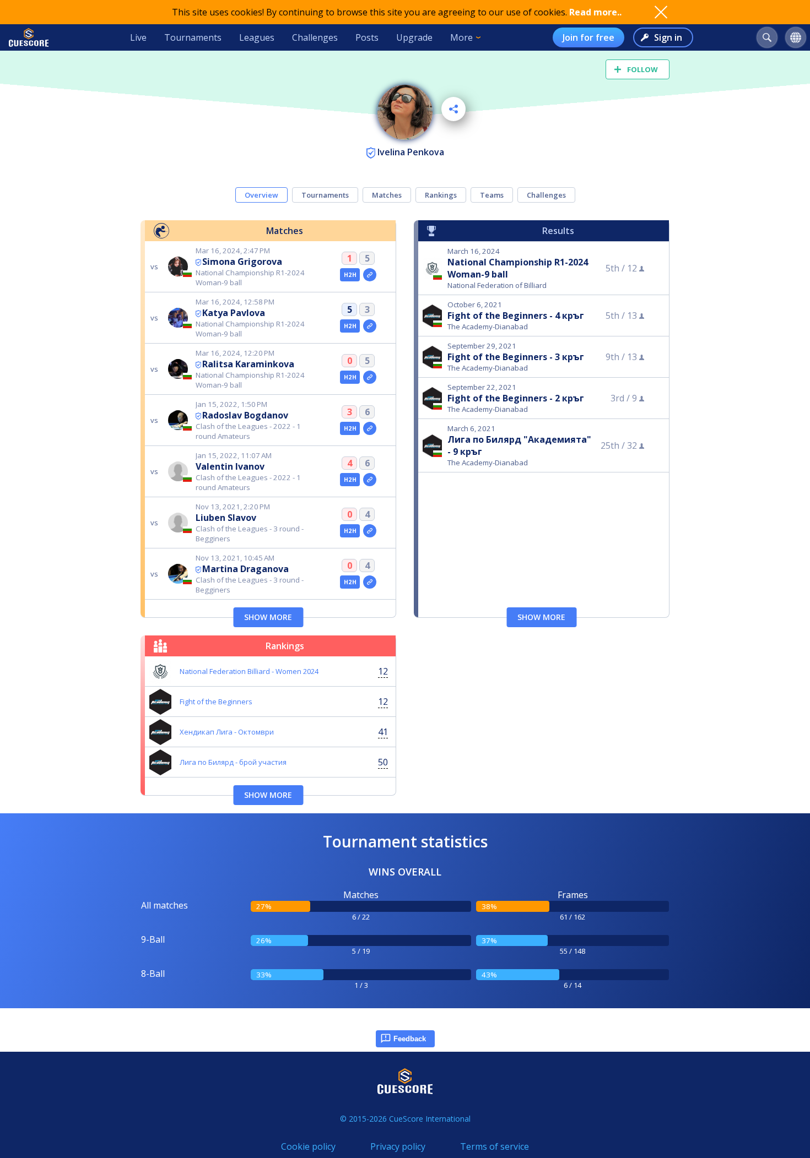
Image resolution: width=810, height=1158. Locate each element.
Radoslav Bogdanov (245, 415)
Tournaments (193, 37)
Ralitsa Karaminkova (248, 364)
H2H (350, 275)
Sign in (668, 37)
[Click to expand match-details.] (369, 274)
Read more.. (595, 12)
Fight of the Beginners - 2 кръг (515, 398)
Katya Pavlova (233, 313)
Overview (261, 195)
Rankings (441, 195)
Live (138, 37)
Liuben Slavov (226, 518)
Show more (268, 617)
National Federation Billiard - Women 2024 (249, 671)
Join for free (588, 37)
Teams (492, 195)
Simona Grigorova (242, 261)
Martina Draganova (245, 569)
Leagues (256, 37)
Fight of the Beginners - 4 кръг (515, 315)
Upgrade (414, 37)
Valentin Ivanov (230, 466)
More (461, 37)
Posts (367, 37)
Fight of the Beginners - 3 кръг (515, 357)
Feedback (409, 1039)
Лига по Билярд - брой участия (233, 762)
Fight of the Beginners (216, 701)
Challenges (315, 37)
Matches (387, 195)
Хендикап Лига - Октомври (227, 732)
